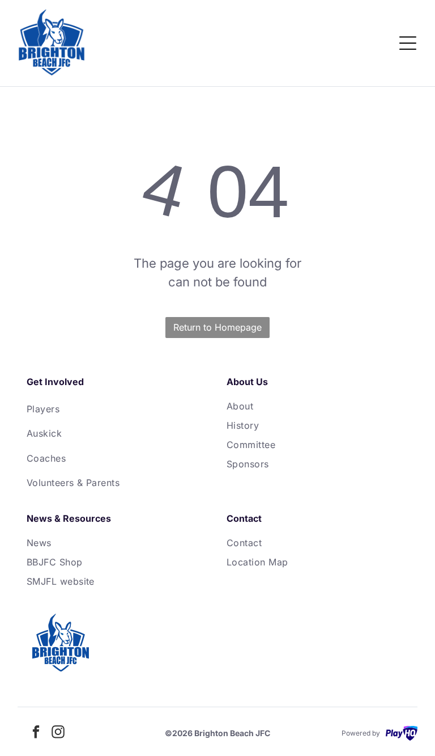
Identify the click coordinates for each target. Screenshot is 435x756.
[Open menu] (407, 43)
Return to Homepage (217, 327)
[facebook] (36, 733)
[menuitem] (117, 408)
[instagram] (58, 733)
